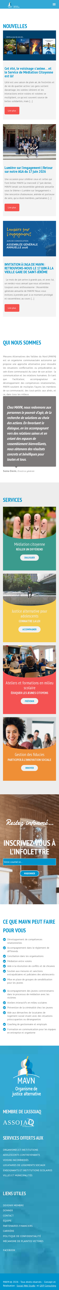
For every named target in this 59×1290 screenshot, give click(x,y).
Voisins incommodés (15, 1159)
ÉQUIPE (7, 1220)
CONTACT (8, 1214)
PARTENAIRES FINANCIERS (18, 1225)
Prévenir (29, 701)
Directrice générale (25, 471)
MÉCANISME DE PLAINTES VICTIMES (23, 1240)
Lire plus (12, 110)
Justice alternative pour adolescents (29, 613)
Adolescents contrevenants (21, 1154)
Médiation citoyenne (29, 544)
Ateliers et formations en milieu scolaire (29, 685)
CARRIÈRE (8, 1230)
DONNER (8, 1209)
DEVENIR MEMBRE (13, 1204)
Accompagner (29, 629)
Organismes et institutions (20, 1149)
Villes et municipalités (17, 1175)
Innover (29, 767)
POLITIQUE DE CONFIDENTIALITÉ (22, 1235)
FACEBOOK (9, 1249)
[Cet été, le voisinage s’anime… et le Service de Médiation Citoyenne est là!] (29, 45)
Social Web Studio (26, 1284)
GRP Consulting (48, 1284)
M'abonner (29, 873)
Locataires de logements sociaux (24, 1164)
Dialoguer (29, 557)
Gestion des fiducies (29, 754)
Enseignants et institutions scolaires (27, 1170)
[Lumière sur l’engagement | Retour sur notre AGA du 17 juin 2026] (29, 142)
